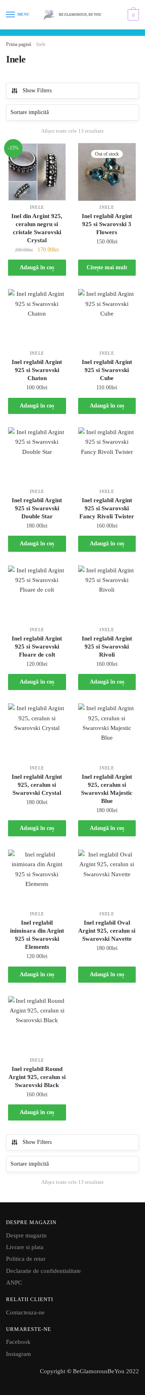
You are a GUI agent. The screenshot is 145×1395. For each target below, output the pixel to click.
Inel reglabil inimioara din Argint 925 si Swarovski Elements (37, 934)
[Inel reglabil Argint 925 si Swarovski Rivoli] (107, 594)
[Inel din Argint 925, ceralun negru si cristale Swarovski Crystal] (37, 172)
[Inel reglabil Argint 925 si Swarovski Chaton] (37, 318)
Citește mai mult (107, 267)
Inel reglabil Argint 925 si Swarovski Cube (107, 370)
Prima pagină (18, 44)
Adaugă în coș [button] (37, 267)
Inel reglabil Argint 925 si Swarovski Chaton (37, 370)
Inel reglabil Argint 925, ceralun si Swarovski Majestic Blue (107, 788)
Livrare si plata (25, 1247)
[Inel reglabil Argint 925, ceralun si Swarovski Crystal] (37, 732)
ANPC (14, 1282)
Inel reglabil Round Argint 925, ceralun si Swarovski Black (37, 1077)
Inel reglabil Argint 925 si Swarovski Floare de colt (37, 646)
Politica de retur (26, 1259)
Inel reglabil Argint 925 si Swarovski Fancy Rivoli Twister (106, 508)
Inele (37, 207)
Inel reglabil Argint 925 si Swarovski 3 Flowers (107, 224)
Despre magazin (26, 1235)
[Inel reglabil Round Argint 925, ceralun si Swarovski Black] (37, 1025)
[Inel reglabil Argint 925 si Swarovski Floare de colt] (37, 594)
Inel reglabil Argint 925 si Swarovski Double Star (37, 508)
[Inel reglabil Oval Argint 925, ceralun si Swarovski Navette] (107, 879)
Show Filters (37, 90)
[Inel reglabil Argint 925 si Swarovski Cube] (107, 318)
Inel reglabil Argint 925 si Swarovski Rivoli (107, 646)
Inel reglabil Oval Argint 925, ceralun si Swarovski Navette (106, 930)
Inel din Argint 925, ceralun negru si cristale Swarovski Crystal (36, 228)
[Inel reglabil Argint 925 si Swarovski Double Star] (37, 456)
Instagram (18, 1354)
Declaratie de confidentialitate (43, 1271)
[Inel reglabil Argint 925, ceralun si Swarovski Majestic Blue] (107, 732)
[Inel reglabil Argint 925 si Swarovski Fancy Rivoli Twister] (107, 456)
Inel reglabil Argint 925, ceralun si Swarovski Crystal (37, 784)
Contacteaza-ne (25, 1312)
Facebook (18, 1342)
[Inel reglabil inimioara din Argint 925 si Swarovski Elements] (37, 879)
